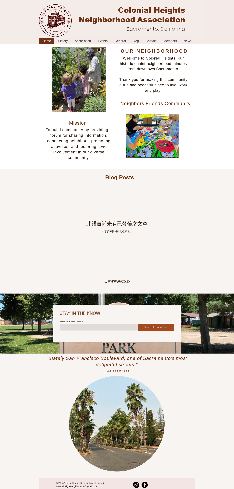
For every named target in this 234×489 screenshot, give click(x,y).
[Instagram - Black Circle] (136, 485)
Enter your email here (70, 321)
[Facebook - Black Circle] (145, 485)
